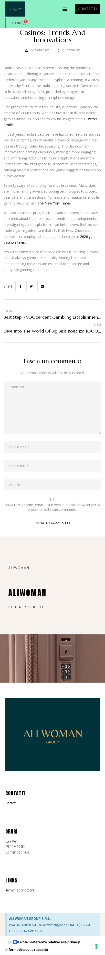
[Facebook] (20, 286)
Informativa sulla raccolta (26, 949)
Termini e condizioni (19, 890)
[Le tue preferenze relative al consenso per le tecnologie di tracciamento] (96, 946)
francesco (42, 50)
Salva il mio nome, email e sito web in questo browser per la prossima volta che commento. (52, 507)
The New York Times (54, 203)
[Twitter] (31, 286)
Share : (9, 286)
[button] (65, 9)
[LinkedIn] (42, 286)
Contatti (10, 803)
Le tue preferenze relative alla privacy (49, 942)
